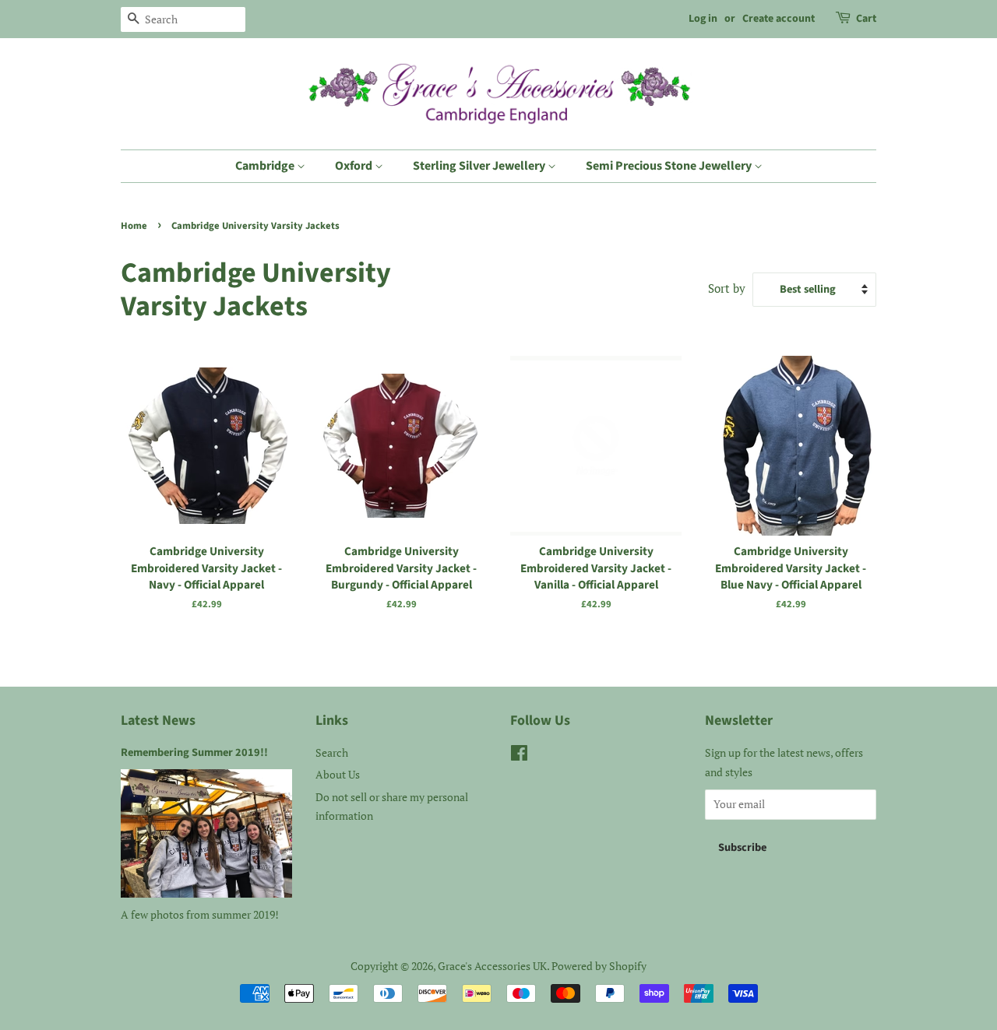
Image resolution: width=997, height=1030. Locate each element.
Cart (866, 18)
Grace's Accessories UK (492, 965)
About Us (337, 774)
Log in (703, 18)
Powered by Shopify (598, 965)
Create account (778, 18)
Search (331, 752)
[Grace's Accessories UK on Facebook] (519, 755)
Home (134, 226)
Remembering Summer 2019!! (194, 752)
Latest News (158, 720)
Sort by (726, 288)
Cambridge (266, 165)
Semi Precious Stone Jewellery (670, 165)
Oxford (355, 165)
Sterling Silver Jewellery (480, 165)
